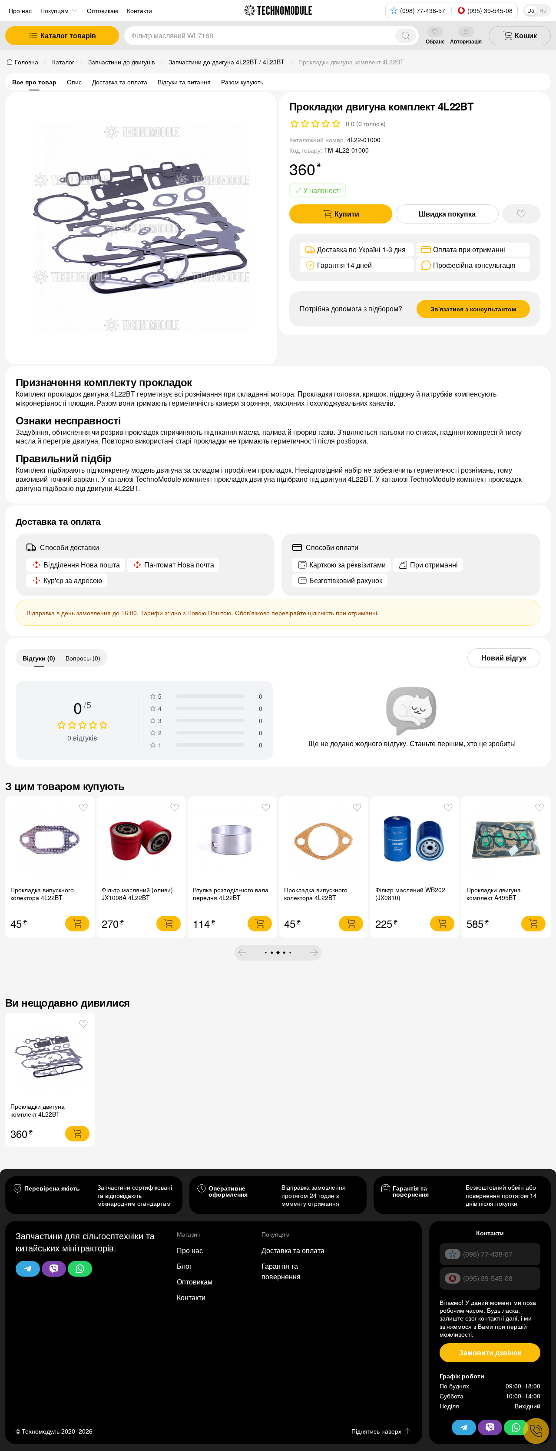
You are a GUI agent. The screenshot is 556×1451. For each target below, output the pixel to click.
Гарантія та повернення (281, 1271)
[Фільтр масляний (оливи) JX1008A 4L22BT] (141, 841)
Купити (346, 214)
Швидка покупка (447, 214)
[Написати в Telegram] (28, 1269)
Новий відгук (503, 658)
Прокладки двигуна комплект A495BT (494, 893)
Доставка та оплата (119, 81)
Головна (26, 61)
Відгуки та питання (184, 81)
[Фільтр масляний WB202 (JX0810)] (415, 841)
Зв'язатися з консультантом (473, 308)
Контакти (191, 1297)
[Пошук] (405, 36)
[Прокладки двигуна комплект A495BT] (506, 841)
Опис (74, 81)
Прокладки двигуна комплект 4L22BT (37, 1110)
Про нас (20, 10)
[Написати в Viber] (54, 1269)
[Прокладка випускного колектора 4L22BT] (50, 841)
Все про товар (34, 81)
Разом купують (242, 81)
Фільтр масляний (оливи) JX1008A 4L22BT (137, 893)
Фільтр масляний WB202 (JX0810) (410, 893)
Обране (435, 41)
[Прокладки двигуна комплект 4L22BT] (50, 1057)
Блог (184, 1266)
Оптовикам (194, 1282)
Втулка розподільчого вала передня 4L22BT (230, 893)
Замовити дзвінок (490, 1353)
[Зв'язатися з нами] (536, 1431)
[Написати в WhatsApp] (80, 1269)
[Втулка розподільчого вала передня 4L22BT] (232, 841)
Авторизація (466, 41)
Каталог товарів (68, 35)
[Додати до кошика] (77, 923)
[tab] (38, 658)
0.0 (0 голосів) (366, 123)
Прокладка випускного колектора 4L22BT (42, 893)
